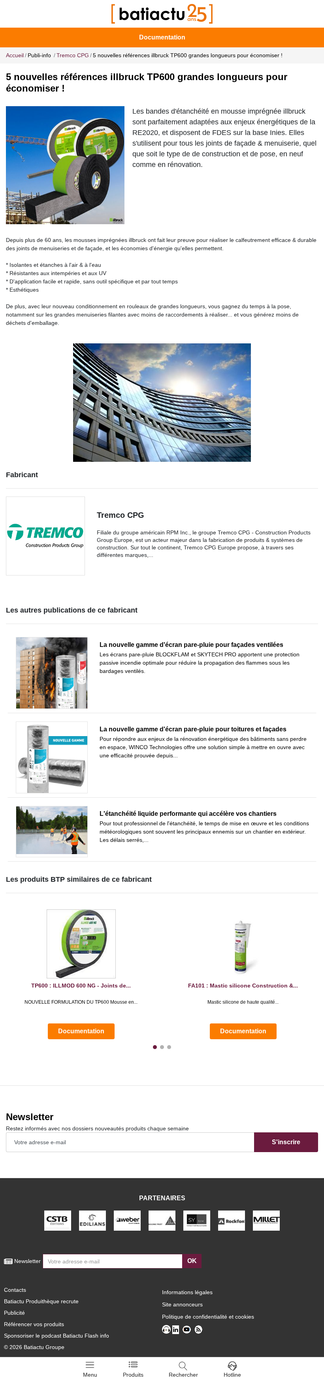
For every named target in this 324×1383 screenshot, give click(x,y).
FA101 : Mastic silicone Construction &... (243, 985)
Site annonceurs (182, 1304)
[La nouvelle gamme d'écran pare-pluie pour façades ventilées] (52, 673)
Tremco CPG (120, 515)
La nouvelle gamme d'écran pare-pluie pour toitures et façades (193, 729)
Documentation (162, 37)
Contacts (15, 1290)
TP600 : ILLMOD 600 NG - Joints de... (81, 985)
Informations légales (187, 1292)
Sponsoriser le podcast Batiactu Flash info (56, 1335)
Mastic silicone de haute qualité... (243, 1002)
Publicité (14, 1313)
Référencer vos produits (34, 1324)
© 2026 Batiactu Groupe (34, 1347)
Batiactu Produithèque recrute (41, 1301)
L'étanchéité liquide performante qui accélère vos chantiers (188, 813)
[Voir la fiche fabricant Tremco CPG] (45, 536)
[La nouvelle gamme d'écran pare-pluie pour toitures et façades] (52, 757)
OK (192, 1260)
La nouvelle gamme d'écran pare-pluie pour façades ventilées (191, 644)
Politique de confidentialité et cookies (208, 1317)
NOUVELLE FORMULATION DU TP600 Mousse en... (81, 1002)
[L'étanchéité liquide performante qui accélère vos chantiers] (52, 831)
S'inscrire (286, 1142)
